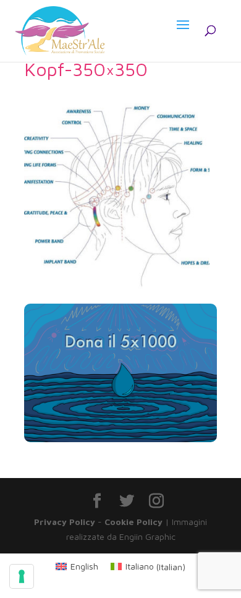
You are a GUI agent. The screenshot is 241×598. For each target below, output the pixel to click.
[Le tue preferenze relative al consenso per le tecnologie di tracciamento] (21, 576)
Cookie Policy (133, 521)
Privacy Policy (64, 521)
